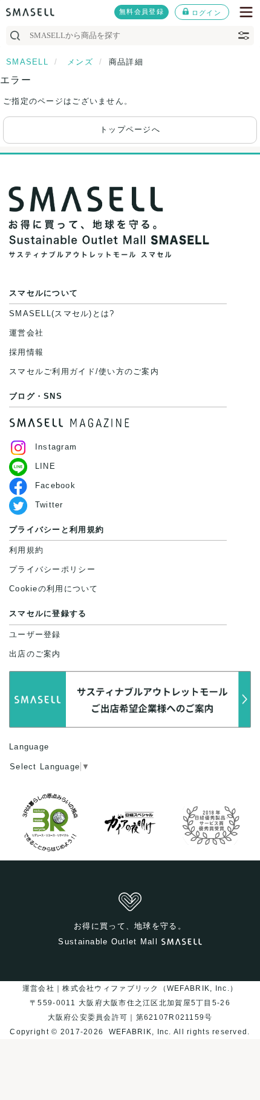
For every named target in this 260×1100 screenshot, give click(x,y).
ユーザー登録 (35, 634)
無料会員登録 (141, 11)
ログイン (206, 12)
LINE (45, 466)
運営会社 (26, 332)
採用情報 (26, 352)
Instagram (56, 446)
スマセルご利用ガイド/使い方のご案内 (84, 371)
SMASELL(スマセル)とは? (61, 313)
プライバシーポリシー (52, 569)
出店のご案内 (35, 653)
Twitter (49, 504)
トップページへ (130, 129)
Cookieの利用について (54, 588)
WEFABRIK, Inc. (140, 1032)
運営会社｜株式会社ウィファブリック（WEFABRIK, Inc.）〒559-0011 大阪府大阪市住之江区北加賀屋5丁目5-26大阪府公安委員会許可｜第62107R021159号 (130, 1003)
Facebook (55, 485)
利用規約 (26, 550)
